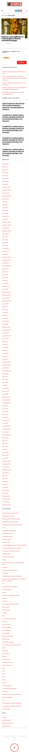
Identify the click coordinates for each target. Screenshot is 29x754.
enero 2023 (5, 289)
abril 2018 (5, 414)
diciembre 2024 (6, 222)
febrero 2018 (5, 420)
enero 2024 (5, 254)
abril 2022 (5, 315)
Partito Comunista (7, 665)
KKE (3, 615)
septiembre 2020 (6, 370)
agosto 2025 (5, 199)
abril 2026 (5, 175)
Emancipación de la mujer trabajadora (11, 576)
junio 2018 (5, 408)
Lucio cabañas (6, 633)
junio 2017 (5, 443)
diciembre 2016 (6, 461)
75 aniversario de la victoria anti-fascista (12, 524)
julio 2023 (4, 271)
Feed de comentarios (7, 723)
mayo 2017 (5, 446)
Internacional (5, 607)
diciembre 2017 (6, 426)
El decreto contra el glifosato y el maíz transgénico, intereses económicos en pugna (12, 39)
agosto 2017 (5, 437)
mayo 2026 (5, 172)
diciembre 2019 (6, 397)
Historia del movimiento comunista (11, 595)
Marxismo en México (7, 636)
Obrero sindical (6, 659)
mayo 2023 (5, 277)
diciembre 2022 (6, 292)
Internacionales (6, 610)
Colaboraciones (6, 542)
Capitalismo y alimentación (9, 530)
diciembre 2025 (6, 187)
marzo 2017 (5, 452)
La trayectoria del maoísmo (9, 618)
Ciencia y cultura (6, 539)
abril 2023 (5, 280)
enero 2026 (5, 184)
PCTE (3, 674)
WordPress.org (6, 726)
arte (3, 527)
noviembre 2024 (6, 225)
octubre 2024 (5, 228)
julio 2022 (4, 306)
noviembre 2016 (6, 464)
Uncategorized (6, 709)
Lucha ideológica (6, 627)
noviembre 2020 (6, 365)
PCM (3, 668)
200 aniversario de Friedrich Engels (11, 519)
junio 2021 (5, 344)
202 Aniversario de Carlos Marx (10, 521)
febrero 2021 (5, 356)
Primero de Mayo (6, 685)
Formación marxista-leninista (9, 586)
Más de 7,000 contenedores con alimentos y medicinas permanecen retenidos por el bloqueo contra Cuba (14, 78)
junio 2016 (5, 478)
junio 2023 (5, 274)
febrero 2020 (5, 391)
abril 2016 (5, 484)
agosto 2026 (5, 164)
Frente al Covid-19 (7, 589)
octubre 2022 (5, 298)
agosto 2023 (5, 268)
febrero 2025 (5, 216)
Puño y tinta (5, 691)
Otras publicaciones (7, 662)
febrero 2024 (5, 251)
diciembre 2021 (6, 327)
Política (8, 43)
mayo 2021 (5, 347)
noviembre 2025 (6, 190)
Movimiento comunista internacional (11, 645)
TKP (3, 700)
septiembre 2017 (6, 435)
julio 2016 (4, 475)
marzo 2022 (5, 318)
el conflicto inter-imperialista (9, 570)
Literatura (4, 621)
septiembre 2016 (6, 469)
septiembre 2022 (6, 301)
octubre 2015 (5, 502)
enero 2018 (5, 423)
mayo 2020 (5, 382)
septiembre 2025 (6, 196)
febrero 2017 (5, 455)
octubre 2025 (5, 193)
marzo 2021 (5, 353)
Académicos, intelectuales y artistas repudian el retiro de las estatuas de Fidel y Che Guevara (13, 118)
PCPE (3, 671)
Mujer (3, 647)
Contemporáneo (6, 554)
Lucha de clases (6, 624)
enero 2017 (5, 458)
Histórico (4, 598)
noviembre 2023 (6, 260)
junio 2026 (5, 169)
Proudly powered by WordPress (9, 736)
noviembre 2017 (6, 429)
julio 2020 (4, 376)
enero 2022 (5, 324)
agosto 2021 (5, 338)
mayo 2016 (5, 481)
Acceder (4, 717)
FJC (3, 583)
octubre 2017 (5, 432)
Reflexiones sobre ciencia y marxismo (11, 694)
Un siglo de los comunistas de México (11, 703)
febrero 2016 (5, 490)
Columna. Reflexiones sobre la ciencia (11, 548)
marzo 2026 (5, 178)
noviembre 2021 (6, 330)
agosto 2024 (5, 233)
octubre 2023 (5, 263)
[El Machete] (14, 4)
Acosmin (14, 738)
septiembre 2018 (6, 402)
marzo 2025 (5, 213)
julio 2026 (4, 166)
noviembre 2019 (6, 400)
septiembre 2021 (6, 335)
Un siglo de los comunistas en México (11, 706)
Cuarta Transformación (8, 556)
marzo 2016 (5, 487)
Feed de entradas (6, 720)
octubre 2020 (5, 368)
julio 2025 (4, 201)
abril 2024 (5, 245)
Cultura (4, 559)
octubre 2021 (5, 333)
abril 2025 (5, 210)
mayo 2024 (5, 242)
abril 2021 (5, 350)
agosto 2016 (5, 472)
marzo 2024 (5, 248)
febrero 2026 (5, 181)
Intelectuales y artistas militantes (10, 604)
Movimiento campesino (8, 642)
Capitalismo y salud (7, 536)
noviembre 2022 (6, 295)
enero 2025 (5, 219)
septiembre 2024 (6, 231)
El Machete (5, 573)
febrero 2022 (5, 321)
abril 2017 (5, 449)
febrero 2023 (5, 286)
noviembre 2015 (6, 499)
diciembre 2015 (6, 496)
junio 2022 (5, 309)
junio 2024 (5, 239)
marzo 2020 (5, 388)
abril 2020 (5, 385)
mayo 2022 (5, 312)
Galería (4, 592)
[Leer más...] (3, 43)
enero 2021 (5, 359)
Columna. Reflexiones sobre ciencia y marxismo (14, 545)
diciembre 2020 (6, 362)
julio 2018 (4, 405)
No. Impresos (5, 653)
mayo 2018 (5, 411)
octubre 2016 (5, 467)
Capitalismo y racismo (8, 533)
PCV (3, 677)
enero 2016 (5, 493)
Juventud (4, 612)
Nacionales (5, 650)
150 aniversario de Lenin (8, 516)
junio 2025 (5, 204)
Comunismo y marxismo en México (11, 551)
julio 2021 (4, 341)
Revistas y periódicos (7, 697)
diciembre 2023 (6, 257)
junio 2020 (5, 379)
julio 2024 (4, 236)
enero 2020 (5, 394)
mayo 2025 (5, 207)
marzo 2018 (5, 417)
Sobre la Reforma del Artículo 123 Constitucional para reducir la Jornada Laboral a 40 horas (13, 106)
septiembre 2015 (6, 504)
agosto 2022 (5, 303)
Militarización (6, 639)
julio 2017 (4, 440)
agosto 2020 (5, 373)
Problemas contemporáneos (9, 688)
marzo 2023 (5, 283)
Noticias (4, 656)
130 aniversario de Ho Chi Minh (10, 513)
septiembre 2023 (6, 266)
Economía (4, 567)
